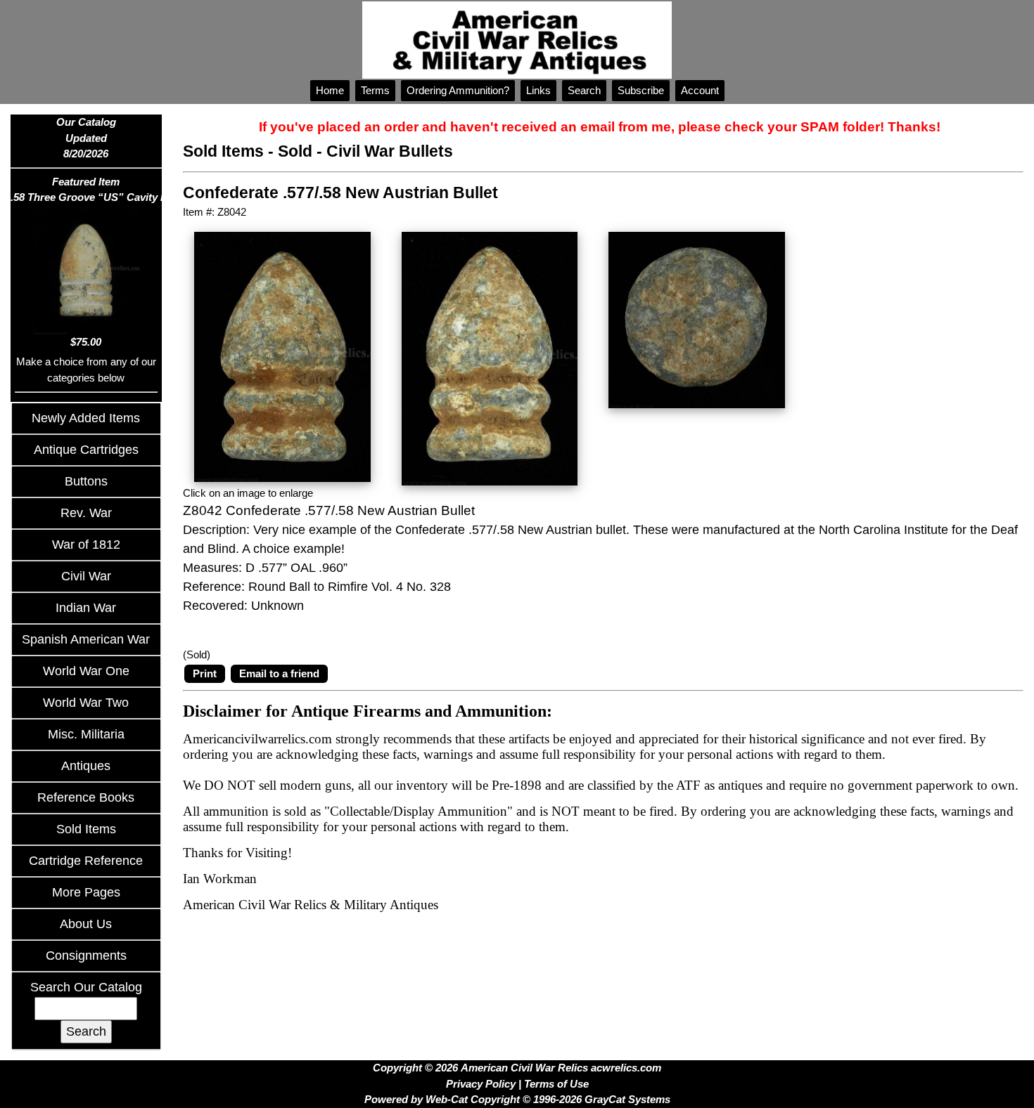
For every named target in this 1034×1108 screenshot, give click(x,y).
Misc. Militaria (86, 734)
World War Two (86, 703)
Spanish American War (86, 639)
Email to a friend (279, 673)
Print (205, 673)
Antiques (85, 766)
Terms (375, 90)
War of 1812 (86, 544)
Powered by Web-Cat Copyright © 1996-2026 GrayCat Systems (517, 1099)
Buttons (86, 481)
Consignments (86, 956)
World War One (86, 671)
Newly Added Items (86, 418)
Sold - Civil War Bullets (365, 151)
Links (538, 90)
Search (584, 90)
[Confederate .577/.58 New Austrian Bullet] (282, 356)
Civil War (86, 576)
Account (700, 90)
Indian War (86, 608)
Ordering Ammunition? (458, 90)
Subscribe (641, 90)
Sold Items (86, 829)
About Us (86, 924)
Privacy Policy (481, 1084)
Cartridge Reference (86, 861)
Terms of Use (556, 1084)
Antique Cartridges (86, 450)
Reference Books (85, 797)
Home (330, 90)
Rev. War (86, 513)
